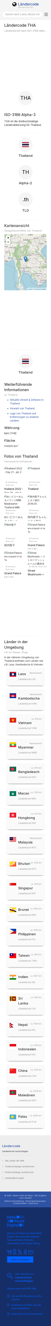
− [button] (8, 242)
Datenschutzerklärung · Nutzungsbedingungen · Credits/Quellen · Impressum (25, 1202)
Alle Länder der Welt (14, 1160)
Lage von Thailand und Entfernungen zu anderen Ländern (24, 417)
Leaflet (30, 289)
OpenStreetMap (40, 289)
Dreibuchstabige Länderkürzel (19, 1172)
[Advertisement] (25, 61)
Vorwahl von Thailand (22, 408)
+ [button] (8, 238)
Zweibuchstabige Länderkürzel (19, 1166)
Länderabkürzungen (14, 1178)
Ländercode (28, 4)
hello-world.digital (20, 1259)
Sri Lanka (27, 1003)
